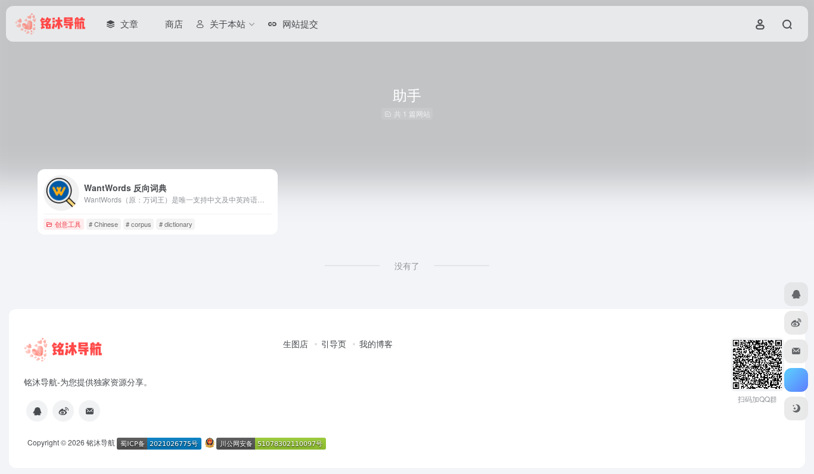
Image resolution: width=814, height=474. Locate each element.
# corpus (138, 224)
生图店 (295, 344)
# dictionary (175, 224)
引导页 (333, 344)
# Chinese (103, 224)
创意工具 (68, 224)
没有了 (407, 266)
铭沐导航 (100, 442)
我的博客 (376, 344)
